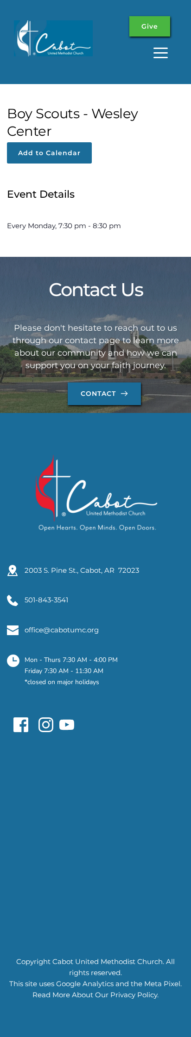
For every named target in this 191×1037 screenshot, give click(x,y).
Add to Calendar (49, 153)
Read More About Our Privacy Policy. (95, 994)
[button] (160, 53)
